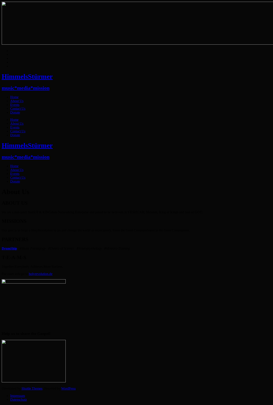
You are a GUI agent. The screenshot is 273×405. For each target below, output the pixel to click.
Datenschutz (18, 399)
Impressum (17, 396)
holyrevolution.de (40, 274)
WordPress (68, 388)
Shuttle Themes (32, 388)
